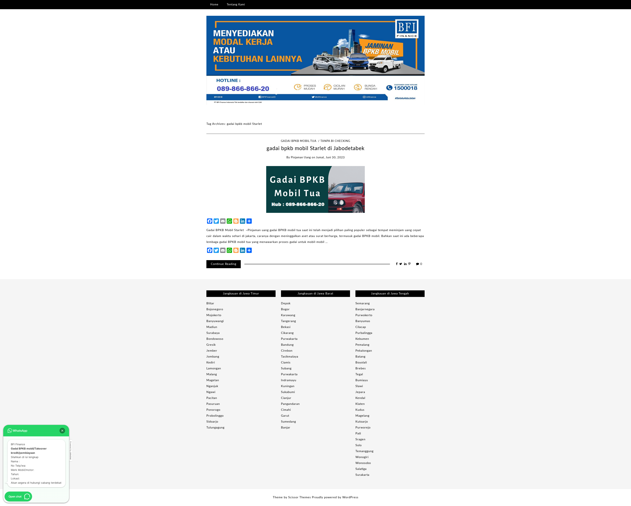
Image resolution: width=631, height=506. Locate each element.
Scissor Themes (299, 497)
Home (214, 4)
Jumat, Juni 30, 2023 (330, 157)
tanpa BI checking (335, 141)
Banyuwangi (215, 321)
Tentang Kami (236, 4)
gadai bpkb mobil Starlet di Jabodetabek (315, 148)
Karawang (288, 315)
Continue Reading (223, 264)
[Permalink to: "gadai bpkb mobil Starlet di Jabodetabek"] (315, 189)
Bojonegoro (214, 309)
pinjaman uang (301, 157)
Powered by (71, 450)
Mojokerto (213, 315)
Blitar (210, 303)
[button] (62, 430)
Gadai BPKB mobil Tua (298, 141)
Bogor (285, 309)
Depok (286, 303)
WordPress (350, 497)
